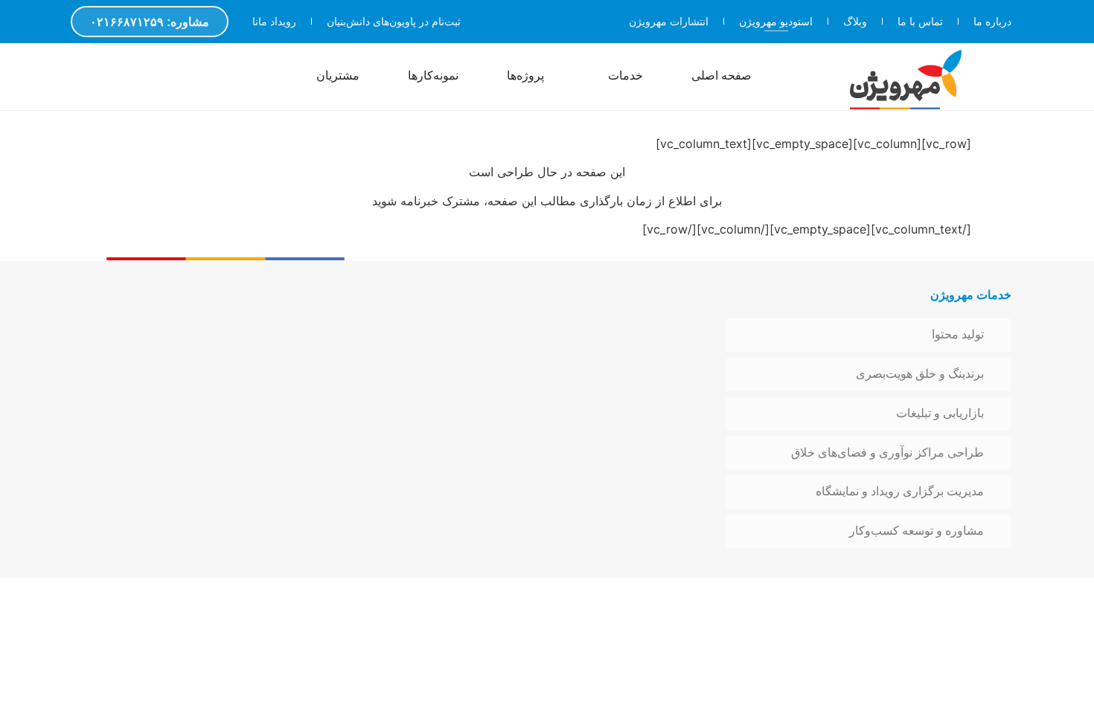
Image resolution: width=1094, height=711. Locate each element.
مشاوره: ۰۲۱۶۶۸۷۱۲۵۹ (149, 22)
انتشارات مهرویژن (668, 22)
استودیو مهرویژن (776, 22)
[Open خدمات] (598, 77)
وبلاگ (855, 22)
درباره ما (992, 22)
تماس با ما (920, 22)
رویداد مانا (274, 22)
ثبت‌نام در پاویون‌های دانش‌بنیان (394, 22)
